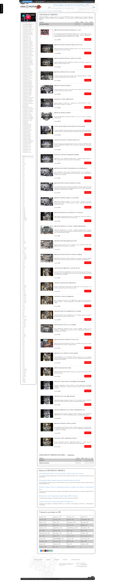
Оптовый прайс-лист (75, 559)
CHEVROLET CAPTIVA (27, 44)
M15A (24, 253)
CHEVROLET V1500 (27, 146)
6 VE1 (24, 291)
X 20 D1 (24, 371)
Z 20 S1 (24, 376)
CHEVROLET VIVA (27, 113)
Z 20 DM (24, 301)
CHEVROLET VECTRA (27, 110)
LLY (24, 225)
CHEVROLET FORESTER (28, 64)
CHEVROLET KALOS (27, 74)
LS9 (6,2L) (25, 369)
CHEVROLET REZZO (27, 95)
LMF (24, 280)
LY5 (23, 270)
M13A (24, 252)
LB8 (23, 361)
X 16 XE (24, 255)
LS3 (23, 276)
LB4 (23, 183)
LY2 (23, 269)
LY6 (23, 271)
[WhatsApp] (50, 551)
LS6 (23, 182)
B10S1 (24, 208)
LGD (24, 262)
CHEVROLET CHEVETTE (28, 48)
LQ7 (24, 312)
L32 (23, 179)
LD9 (24, 288)
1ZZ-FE (24, 289)
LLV (24, 264)
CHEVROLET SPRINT (27, 142)
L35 (23, 171)
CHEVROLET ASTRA (27, 26)
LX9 (24, 186)
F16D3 (24, 215)
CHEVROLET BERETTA (28, 32)
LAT (24, 277)
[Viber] (48, 551)
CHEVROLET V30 (26, 150)
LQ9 (24, 239)
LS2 (23, 185)
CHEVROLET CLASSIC (27, 120)
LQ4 (24, 197)
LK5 (24, 221)
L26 (23, 228)
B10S (24, 210)
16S (23, 158)
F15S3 (24, 322)
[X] (45, 551)
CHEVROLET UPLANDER (28, 109)
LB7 (23, 204)
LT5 (23, 317)
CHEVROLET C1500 (27, 37)
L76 (23, 274)
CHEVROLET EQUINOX (28, 60)
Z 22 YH (24, 296)
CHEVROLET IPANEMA (28, 71)
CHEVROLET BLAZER (27, 33)
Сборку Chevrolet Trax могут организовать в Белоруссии (56, 501)
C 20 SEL (24, 248)
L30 (23, 337)
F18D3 (24, 336)
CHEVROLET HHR (27, 68)
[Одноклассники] (43, 551)
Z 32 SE (24, 294)
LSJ (23, 206)
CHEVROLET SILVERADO (28, 97)
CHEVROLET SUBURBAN (28, 100)
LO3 (24, 310)
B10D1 (24, 379)
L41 (23, 246)
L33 (23, 227)
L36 (23, 189)
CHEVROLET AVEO (27, 30)
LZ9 (23, 232)
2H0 (23, 378)
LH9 (24, 350)
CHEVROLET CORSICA (28, 54)
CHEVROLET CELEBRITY (28, 117)
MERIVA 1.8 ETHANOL (44, 462)
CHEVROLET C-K (26, 36)
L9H (24, 354)
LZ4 (23, 234)
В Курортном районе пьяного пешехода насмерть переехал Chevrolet (59, 480)
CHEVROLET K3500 (27, 127)
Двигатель (44, 11)
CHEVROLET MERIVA (27, 83)
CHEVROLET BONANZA (28, 34)
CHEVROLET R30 (26, 138)
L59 (23, 203)
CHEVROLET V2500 (27, 149)
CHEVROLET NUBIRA (27, 89)
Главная (39, 11)
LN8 (24, 309)
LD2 (24, 169)
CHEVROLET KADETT (27, 72)
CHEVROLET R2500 (27, 136)
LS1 (23, 172)
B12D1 (24, 380)
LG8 (24, 365)
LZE (23, 235)
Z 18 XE (24, 302)
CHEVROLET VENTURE (28, 111)
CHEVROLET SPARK (27, 99)
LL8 (23, 200)
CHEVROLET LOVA (27, 76)
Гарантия (48, 559)
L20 (23, 348)
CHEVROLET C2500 (27, 39)
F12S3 (24, 323)
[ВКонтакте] (41, 551)
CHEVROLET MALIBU (27, 81)
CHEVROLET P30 (26, 131)
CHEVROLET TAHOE (27, 102)
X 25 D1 (24, 372)
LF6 (23, 333)
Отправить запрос (28, 1)
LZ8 (23, 273)
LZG (24, 278)
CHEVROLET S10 (26, 96)
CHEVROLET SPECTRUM (28, 141)
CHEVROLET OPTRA (27, 92)
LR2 (23, 176)
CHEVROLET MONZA (27, 88)
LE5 (23, 229)
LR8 (23, 315)
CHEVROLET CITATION (28, 118)
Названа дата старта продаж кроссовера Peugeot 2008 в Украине (58, 496)
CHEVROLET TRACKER (28, 103)
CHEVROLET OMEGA (27, 90)
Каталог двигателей (38, 559)
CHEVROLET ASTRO (27, 27)
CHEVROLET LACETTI (27, 75)
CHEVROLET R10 (26, 132)
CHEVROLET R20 (26, 135)
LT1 (23, 178)
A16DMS (25, 218)
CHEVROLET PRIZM (27, 93)
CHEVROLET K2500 (27, 125)
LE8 (23, 199)
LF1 (23, 345)
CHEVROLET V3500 (27, 152)
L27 (23, 250)
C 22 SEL (24, 319)
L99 (23, 331)
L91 (23, 245)
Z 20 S (24, 299)
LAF (24, 343)
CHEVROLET (49, 11)
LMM (24, 267)
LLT (23, 347)
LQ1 (24, 243)
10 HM (24, 287)
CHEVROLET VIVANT (27, 114)
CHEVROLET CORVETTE (28, 55)
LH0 (24, 364)
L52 (23, 222)
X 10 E (24, 308)
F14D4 (24, 373)
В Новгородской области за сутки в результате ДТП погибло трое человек (61, 473)
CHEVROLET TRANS (27, 107)
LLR (24, 263)
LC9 (23, 260)
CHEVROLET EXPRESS (28, 62)
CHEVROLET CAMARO (28, 41)
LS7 (23, 231)
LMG (24, 266)
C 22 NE (24, 320)
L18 (23, 194)
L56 (23, 305)
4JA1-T (24, 368)
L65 (23, 338)
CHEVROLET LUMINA (27, 78)
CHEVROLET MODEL (27, 85)
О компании (56, 559)
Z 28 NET (25, 295)
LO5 (24, 303)
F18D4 (24, 382)
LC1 (23, 359)
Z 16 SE (24, 259)
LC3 (23, 161)
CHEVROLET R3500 (27, 139)
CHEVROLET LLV (26, 128)
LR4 (23, 196)
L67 (23, 187)
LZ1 (23, 352)
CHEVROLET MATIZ (27, 82)
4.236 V (24, 164)
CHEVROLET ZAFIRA (27, 116)
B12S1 (24, 211)
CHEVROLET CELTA (27, 47)
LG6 (24, 168)
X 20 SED (25, 220)
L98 (23, 162)
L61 (23, 192)
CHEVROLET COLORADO (28, 51)
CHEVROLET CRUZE (27, 57)
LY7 (23, 355)
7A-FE (24, 292)
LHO (24, 175)
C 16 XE (24, 334)
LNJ (23, 238)
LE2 (23, 357)
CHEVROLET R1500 (27, 134)
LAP (24, 340)
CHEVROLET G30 (26, 67)
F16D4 (24, 375)
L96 (23, 351)
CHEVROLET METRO (27, 129)
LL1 (23, 313)
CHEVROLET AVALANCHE (28, 29)
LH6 (24, 224)
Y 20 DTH (25, 257)
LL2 (23, 362)
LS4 (23, 236)
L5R (23, 306)
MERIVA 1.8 (42, 460)
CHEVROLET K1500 (27, 124)
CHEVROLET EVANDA (27, 61)
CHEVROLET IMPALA (27, 69)
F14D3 (24, 213)
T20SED (24, 242)
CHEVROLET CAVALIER (28, 46)
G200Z (24, 326)
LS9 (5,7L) (25, 316)
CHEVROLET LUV (26, 79)
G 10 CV (24, 324)
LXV (24, 341)
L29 (23, 327)
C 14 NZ (24, 249)
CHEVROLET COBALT (27, 50)
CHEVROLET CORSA (27, 53)
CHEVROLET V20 (26, 148)
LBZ (24, 241)
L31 (23, 329)
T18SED (24, 217)
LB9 (23, 284)
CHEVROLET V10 (26, 145)
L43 (23, 330)
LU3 (24, 193)
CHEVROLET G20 (26, 65)
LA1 (24, 190)
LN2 (24, 165)
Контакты (65, 559)
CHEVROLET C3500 (27, 40)
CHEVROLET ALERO (27, 25)
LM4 (24, 201)
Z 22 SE (24, 298)
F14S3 (24, 214)
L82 (23, 166)
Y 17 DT (24, 256)
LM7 (24, 180)
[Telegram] (52, 551)
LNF (24, 283)
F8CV (24, 207)
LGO (24, 173)
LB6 (23, 358)
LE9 (23, 344)
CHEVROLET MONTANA (28, 86)
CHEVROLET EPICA (27, 58)
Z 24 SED (25, 285)
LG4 (24, 159)
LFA (24, 281)
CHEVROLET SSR (26, 143)
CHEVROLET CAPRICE (27, 43)
